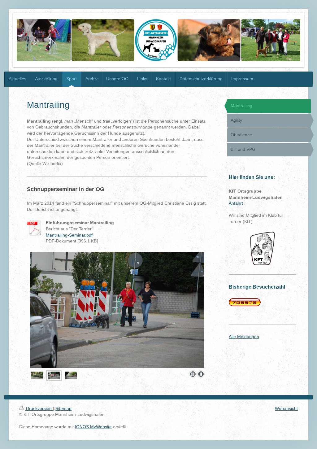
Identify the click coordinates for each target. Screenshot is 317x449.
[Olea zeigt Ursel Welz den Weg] (117, 310)
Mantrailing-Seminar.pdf (69, 235)
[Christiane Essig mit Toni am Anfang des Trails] (37, 375)
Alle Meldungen (244, 336)
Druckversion (39, 408)
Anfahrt (236, 203)
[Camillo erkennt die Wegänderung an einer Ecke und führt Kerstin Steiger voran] (71, 375)
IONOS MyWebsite (93, 426)
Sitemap (63, 408)
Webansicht (286, 408)
